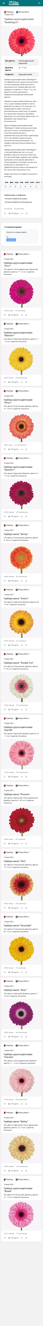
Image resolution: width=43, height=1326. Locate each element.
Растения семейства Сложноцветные (18, 202)
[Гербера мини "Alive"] (21, 1009)
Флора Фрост (24, 12)
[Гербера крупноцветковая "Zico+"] (21, 285)
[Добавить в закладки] (28, 213)
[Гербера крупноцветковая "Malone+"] (21, 353)
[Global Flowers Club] (14, 3)
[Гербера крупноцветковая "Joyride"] (21, 747)
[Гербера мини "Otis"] (21, 880)
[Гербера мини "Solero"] (21, 617)
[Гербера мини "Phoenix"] (21, 814)
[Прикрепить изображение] (7, 236)
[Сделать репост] (23, 213)
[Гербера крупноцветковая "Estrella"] (21, 1075)
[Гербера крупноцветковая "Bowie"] (21, 1209)
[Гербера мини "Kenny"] (21, 553)
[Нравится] (6, 213)
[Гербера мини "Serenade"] (21, 944)
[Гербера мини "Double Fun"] (21, 681)
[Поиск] (39, 3)
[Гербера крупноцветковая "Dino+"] (21, 420)
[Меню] (3, 3)
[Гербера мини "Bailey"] (21, 1141)
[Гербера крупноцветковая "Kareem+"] (21, 487)
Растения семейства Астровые (16, 199)
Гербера (10, 12)
